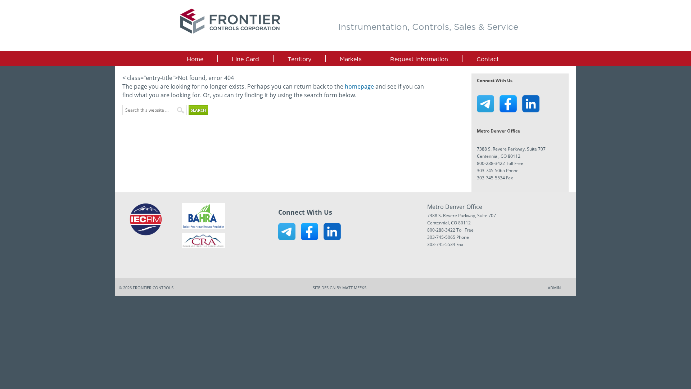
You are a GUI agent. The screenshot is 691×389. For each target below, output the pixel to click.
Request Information (419, 59)
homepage (359, 86)
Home (195, 59)
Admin (554, 287)
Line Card (245, 59)
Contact (488, 59)
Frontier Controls (231, 21)
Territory (299, 59)
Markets (351, 59)
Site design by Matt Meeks (339, 287)
